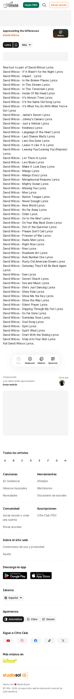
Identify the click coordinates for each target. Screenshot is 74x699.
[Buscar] (44, 5)
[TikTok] (49, 640)
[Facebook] (35, 640)
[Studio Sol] (15, 675)
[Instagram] (22, 640)
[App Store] (41, 575)
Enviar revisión (10, 384)
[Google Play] (15, 575)
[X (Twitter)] (63, 640)
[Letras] (10, 660)
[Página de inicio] (11, 5)
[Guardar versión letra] (16, 45)
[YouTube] (8, 640)
